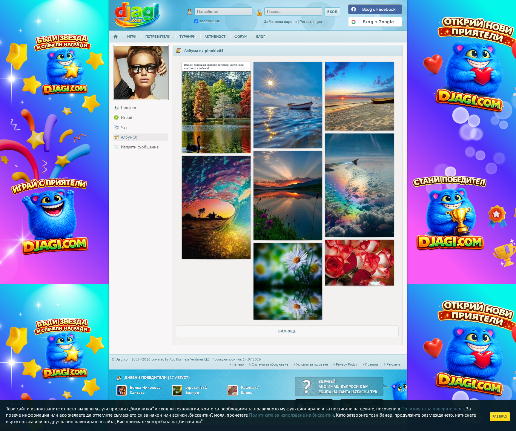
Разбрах (499, 416)
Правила (372, 364)
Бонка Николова (145, 387)
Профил (128, 107)
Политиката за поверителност (432, 409)
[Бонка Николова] (121, 390)
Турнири (187, 36)
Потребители (158, 36)
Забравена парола (280, 22)
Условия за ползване (312, 364)
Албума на (204, 50)
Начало (118, 40)
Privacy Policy (346, 364)
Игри (131, 36)
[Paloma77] (232, 390)
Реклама (393, 364)
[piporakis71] (177, 390)
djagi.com (138, 15)
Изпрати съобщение (140, 147)
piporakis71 (196, 387)
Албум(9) (129, 137)
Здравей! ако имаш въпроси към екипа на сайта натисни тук (348, 387)
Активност (215, 36)
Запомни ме (209, 21)
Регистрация (311, 22)
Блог (260, 36)
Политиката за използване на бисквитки (291, 415)
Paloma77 (250, 387)
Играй (126, 117)
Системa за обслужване (270, 364)
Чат (124, 127)
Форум (240, 36)
